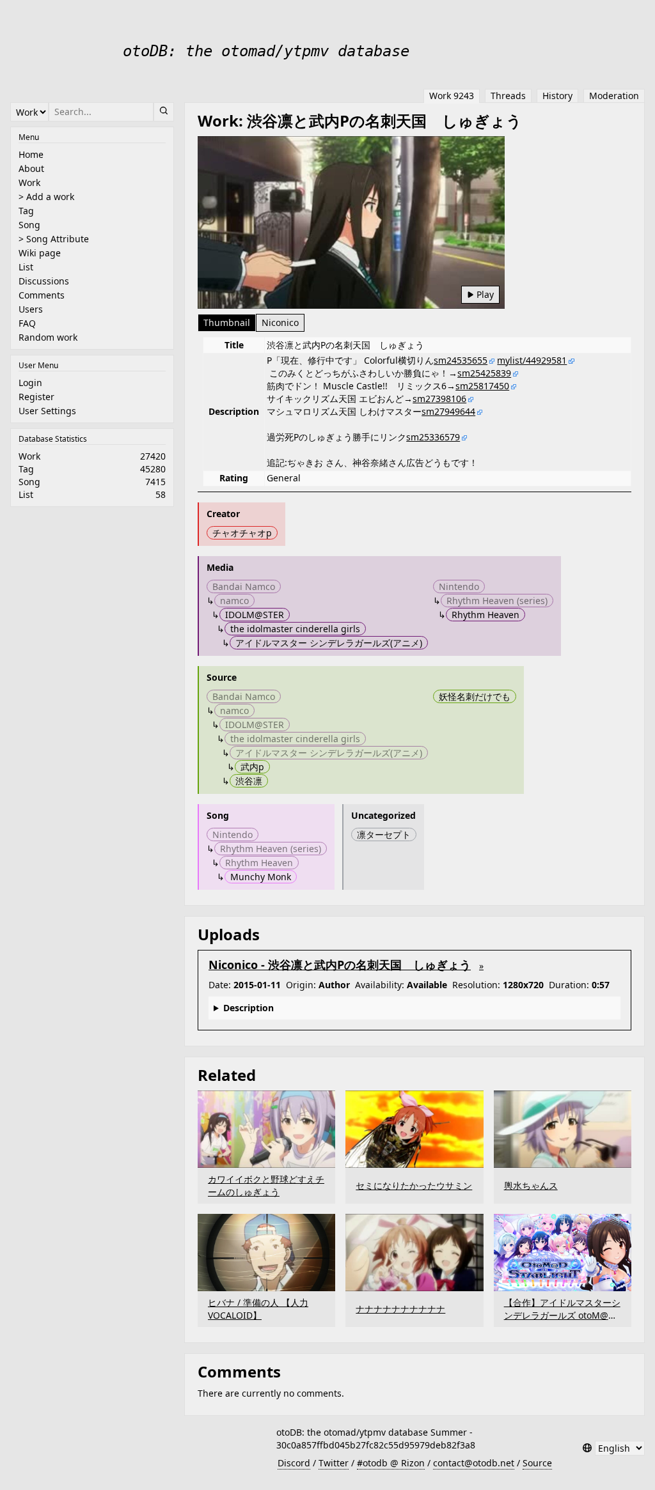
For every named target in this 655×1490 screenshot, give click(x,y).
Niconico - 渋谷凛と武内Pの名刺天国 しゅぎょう (340, 964)
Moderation (614, 95)
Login (30, 382)
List (26, 267)
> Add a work (46, 196)
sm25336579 (433, 437)
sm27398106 (439, 398)
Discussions (44, 281)
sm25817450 (482, 386)
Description (248, 1008)
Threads (508, 95)
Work (29, 182)
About (31, 168)
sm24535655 (460, 360)
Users (31, 309)
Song (29, 225)
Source (537, 1463)
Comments (42, 295)
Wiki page (40, 253)
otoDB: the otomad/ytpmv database (266, 51)
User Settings (47, 411)
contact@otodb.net (473, 1463)
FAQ (27, 323)
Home (31, 154)
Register (36, 397)
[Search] (164, 111)
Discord (294, 1463)
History (557, 95)
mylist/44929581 (532, 360)
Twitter (334, 1463)
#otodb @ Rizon (391, 1463)
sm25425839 (484, 373)
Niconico (280, 322)
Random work (48, 337)
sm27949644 (448, 411)
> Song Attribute (54, 239)
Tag (26, 211)
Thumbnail (226, 322)
